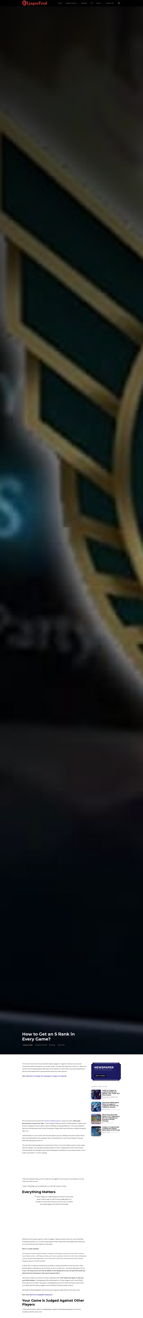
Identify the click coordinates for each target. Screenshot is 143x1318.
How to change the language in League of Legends (47, 1076)
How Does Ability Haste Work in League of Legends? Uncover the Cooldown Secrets (110, 1105)
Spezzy (53, 1045)
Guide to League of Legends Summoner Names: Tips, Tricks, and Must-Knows (111, 1093)
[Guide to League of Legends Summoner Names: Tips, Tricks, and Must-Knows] (96, 1094)
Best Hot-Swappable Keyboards (41, 1295)
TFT (103, 1123)
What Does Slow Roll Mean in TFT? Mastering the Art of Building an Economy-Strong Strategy (110, 1118)
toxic (26, 1131)
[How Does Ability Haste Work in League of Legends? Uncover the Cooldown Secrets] (96, 1107)
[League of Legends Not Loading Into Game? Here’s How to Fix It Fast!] (96, 1131)
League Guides (28, 1045)
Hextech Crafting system (52, 1121)
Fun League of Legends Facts (110, 1097)
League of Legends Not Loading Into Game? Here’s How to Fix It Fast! (111, 1128)
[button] (119, 3)
